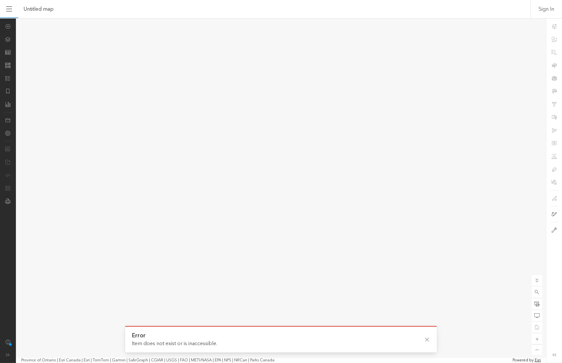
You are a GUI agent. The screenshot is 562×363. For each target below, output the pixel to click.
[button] (537, 292)
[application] (281, 190)
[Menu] (9, 9)
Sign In (546, 9)
